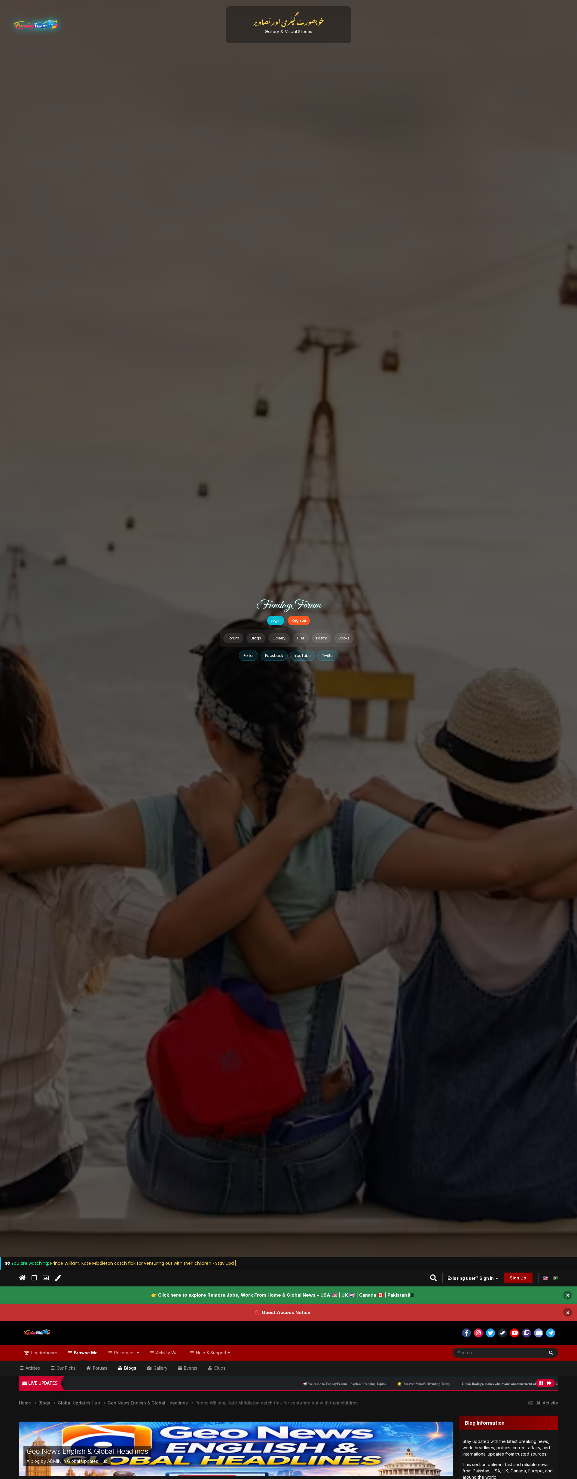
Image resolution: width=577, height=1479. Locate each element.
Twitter (328, 655)
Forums (99, 1368)
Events (190, 1368)
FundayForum (288, 605)
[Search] (551, 1353)
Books (344, 638)
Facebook (274, 655)
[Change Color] (57, 1277)
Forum (233, 638)
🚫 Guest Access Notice (282, 1312)
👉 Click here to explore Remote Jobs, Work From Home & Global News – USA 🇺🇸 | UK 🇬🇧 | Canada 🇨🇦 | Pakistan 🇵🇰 (282, 1295)
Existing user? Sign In (471, 1278)
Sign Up (518, 1277)
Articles (32, 1368)
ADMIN (54, 1461)
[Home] (22, 1278)
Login (276, 620)
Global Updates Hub (87, 1461)
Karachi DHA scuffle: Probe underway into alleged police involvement (506, 1384)
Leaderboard (43, 1352)
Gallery (279, 638)
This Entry (527, 1352)
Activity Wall (167, 1352)
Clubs (219, 1368)
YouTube (302, 655)
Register (299, 620)
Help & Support (211, 1352)
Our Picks (65, 1368)
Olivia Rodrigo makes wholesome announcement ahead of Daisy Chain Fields (387, 1384)
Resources (125, 1352)
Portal (248, 655)
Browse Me (85, 1352)
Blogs (256, 638)
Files (301, 638)
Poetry (321, 638)
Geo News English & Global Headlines (87, 1451)
